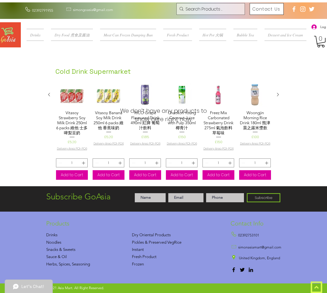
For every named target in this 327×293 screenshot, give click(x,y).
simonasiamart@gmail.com (259, 247)
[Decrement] (60, 163)
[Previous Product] (49, 94)
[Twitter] (242, 270)
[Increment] (84, 163)
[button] (37, 35)
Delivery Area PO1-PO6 (72, 149)
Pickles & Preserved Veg (153, 242)
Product (149, 256)
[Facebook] (234, 270)
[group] (163, 131)
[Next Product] (278, 94)
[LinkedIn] (251, 270)
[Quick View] (72, 95)
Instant (138, 249)
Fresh (136, 256)
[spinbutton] (72, 163)
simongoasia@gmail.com (93, 9)
